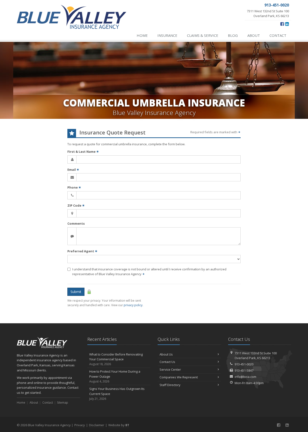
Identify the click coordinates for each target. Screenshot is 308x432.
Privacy (79, 425)
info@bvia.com (245, 377)
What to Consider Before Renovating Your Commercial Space (116, 359)
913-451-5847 (244, 370)
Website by (118, 425)
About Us (166, 354)
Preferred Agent (82, 251)
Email (73, 169)
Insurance (167, 35)
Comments (76, 223)
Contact (278, 35)
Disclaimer (96, 425)
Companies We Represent (179, 377)
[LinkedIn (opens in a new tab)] (287, 24)
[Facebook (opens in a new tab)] (282, 24)
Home (142, 35)
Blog (233, 35)
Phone (74, 187)
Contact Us (167, 362)
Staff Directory (170, 385)
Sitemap (62, 402)
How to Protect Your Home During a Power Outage (114, 376)
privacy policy (133, 305)
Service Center (170, 369)
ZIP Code (76, 205)
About (253, 35)
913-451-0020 (244, 364)
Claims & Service (202, 35)
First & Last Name (83, 151)
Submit (76, 291)
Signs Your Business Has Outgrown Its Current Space (117, 394)
